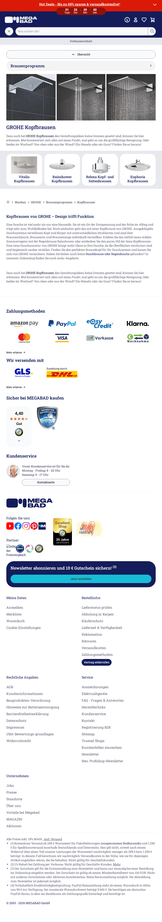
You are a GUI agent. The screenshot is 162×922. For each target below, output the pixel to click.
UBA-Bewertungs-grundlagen (30, 734)
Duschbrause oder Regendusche (108, 254)
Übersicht (83, 54)
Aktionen (14, 826)
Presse (11, 792)
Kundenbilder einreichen (102, 747)
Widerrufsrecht (18, 740)
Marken (20, 202)
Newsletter (90, 754)
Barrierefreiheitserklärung (27, 714)
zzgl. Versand (53, 839)
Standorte (14, 799)
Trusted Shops (93, 740)
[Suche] (152, 31)
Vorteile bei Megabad (23, 812)
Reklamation (92, 634)
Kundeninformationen (24, 693)
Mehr (117, 864)
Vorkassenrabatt (81, 41)
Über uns (13, 805)
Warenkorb (15, 621)
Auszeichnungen (95, 687)
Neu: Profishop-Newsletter (102, 761)
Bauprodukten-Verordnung (28, 700)
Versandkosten (94, 648)
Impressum (15, 727)
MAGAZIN (14, 819)
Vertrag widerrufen (96, 662)
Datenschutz (16, 720)
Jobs (10, 785)
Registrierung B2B (96, 727)
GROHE (36, 202)
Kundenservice (94, 714)
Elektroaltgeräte (94, 693)
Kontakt (88, 720)
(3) (114, 567)
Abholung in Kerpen (98, 614)
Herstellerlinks (93, 707)
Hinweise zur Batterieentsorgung (32, 707)
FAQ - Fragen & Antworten (103, 700)
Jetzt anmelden (81, 579)
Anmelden (14, 607)
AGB (9, 687)
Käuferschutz (92, 621)
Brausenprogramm (59, 202)
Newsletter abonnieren (63, 567)
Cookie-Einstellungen (23, 627)
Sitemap (88, 734)
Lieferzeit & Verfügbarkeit (102, 627)
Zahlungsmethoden (97, 654)
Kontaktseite (46, 482)
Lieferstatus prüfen (97, 607)
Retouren (89, 641)
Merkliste (14, 614)
